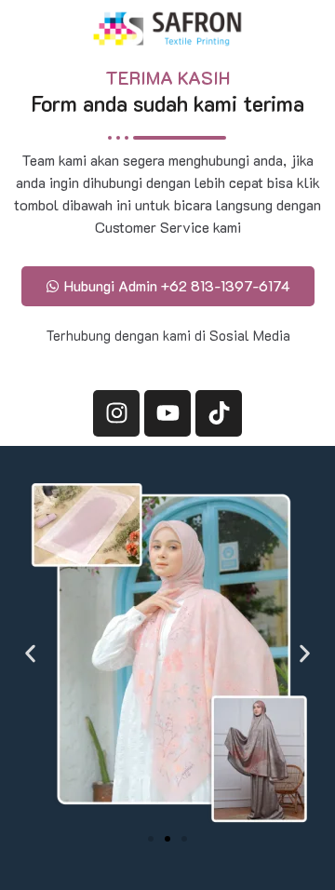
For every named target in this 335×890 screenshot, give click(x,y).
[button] (30, 654)
